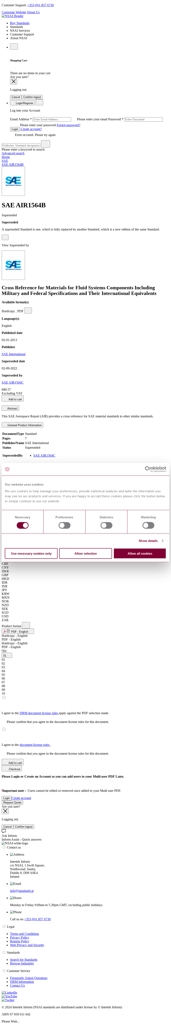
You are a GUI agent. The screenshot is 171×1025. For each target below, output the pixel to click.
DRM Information (22, 981)
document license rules (35, 745)
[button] (18, 631)
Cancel (16, 97)
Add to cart (15, 399)
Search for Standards (23, 959)
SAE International (13, 354)
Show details (148, 541)
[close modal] (13, 81)
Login (15, 129)
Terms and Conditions (24, 934)
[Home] (12, 16)
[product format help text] (26, 625)
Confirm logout (32, 97)
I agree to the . (26, 745)
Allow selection (85, 553)
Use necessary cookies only (31, 553)
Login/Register (24, 103)
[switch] (64, 525)
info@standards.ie (22, 891)
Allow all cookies (140, 553)
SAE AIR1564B (13, 164)
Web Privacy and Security (27, 945)
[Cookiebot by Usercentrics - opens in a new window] (148, 469)
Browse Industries (22, 963)
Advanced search (13, 153)
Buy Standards (19, 23)
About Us (33, 12)
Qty (4, 650)
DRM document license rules (39, 713)
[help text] (5, 237)
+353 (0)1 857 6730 (40, 5)
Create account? (31, 129)
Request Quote (12, 802)
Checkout (14, 769)
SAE (5, 160)
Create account (21, 798)
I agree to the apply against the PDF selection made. (55, 713)
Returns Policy (19, 941)
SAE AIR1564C (13, 382)
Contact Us (17, 985)
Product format (12, 626)
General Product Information (24, 425)
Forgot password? (68, 125)
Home (6, 157)
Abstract (12, 408)
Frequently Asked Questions (28, 978)
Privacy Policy (19, 937)
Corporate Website (14, 12)
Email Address (59, 119)
